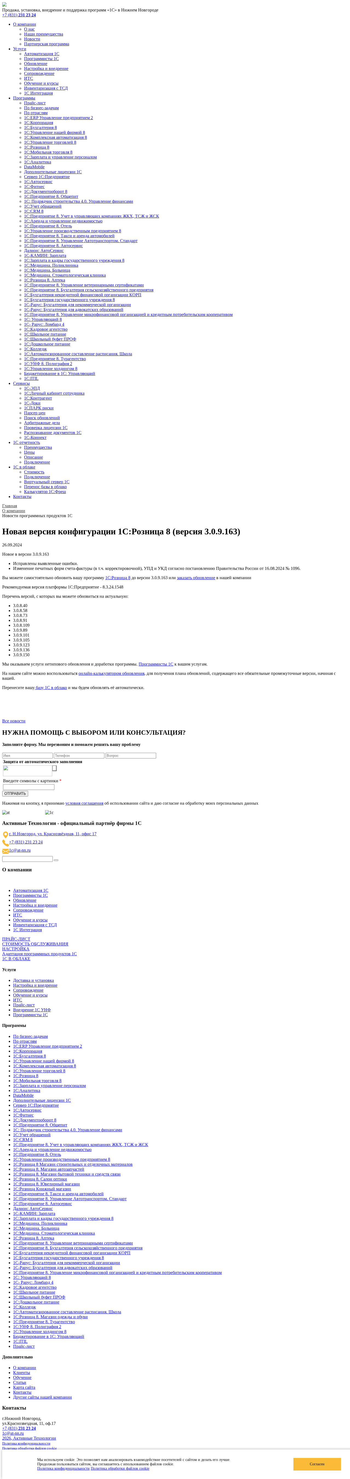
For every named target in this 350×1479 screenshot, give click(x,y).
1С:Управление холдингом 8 (50, 368)
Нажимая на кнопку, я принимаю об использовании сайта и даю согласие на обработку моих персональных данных (130, 803)
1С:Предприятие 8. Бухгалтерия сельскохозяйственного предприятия (88, 290)
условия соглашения (84, 803)
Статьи (19, 1382)
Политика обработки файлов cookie (120, 1468)
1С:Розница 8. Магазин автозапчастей (48, 1169)
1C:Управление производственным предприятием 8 (72, 231)
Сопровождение (39, 73)
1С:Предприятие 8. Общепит (51, 196)
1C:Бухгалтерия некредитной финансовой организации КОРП (82, 294)
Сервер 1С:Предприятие (47, 176)
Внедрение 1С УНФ (32, 1010)
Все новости (13, 721)
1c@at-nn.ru (20, 850)
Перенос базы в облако (45, 486)
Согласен (317, 1464)
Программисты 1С (41, 58)
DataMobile (34, 167)
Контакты (22, 496)
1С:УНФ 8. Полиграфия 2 (48, 363)
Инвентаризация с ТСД (46, 88)
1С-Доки (32, 403)
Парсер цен (34, 413)
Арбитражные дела (42, 422)
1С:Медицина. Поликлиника (51, 265)
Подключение (37, 462)
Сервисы (21, 383)
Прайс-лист (35, 103)
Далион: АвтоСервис (44, 250)
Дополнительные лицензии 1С (53, 171)
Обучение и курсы (41, 83)
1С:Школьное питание (45, 334)
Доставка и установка (33, 980)
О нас (29, 29)
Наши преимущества (43, 34)
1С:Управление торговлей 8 (50, 142)
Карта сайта (24, 1387)
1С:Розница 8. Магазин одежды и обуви (50, 1316)
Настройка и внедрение (46, 68)
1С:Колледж (35, 349)
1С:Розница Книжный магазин (42, 1189)
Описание (33, 457)
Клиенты (21, 1372)
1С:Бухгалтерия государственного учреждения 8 (69, 299)
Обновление (35, 63)
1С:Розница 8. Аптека (44, 280)
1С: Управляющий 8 (43, 319)
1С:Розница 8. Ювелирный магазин (46, 1184)
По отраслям (36, 112)
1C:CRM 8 (33, 211)
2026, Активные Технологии (29, 1438)
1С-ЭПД (32, 388)
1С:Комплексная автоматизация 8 (55, 137)
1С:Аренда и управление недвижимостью (63, 221)
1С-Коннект (35, 437)
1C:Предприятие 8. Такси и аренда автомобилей (69, 235)
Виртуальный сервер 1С (46, 481)
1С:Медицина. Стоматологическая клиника (65, 275)
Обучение (22, 1377)
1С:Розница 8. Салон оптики (40, 1179)
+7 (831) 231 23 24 (26, 842)
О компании (24, 24)
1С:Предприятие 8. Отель (48, 226)
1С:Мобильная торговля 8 (48, 152)
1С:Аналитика (37, 162)
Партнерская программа (46, 44)
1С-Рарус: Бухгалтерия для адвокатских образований (73, 309)
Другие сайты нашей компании (42, 1397)
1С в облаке (24, 467)
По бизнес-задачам (41, 108)
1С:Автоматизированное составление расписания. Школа (78, 354)
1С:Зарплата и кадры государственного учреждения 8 (74, 260)
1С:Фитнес (34, 186)
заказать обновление (196, 577)
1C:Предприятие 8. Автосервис (53, 245)
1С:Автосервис (38, 181)
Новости (32, 39)
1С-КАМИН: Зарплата (45, 255)
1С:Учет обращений (43, 206)
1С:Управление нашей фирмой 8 (54, 132)
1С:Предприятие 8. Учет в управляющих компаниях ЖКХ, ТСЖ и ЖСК (91, 216)
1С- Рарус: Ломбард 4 (44, 324)
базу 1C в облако (51, 687)
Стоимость (34, 472)
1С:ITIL (31, 378)
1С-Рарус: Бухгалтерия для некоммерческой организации (77, 304)
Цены (29, 452)
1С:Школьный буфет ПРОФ (50, 339)
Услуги (19, 48)
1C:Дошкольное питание (47, 344)
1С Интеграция (38, 93)
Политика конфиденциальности (63, 1468)
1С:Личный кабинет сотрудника (54, 393)
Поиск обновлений (42, 417)
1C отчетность (26, 442)
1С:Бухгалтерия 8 (40, 127)
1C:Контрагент (38, 398)
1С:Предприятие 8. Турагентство (55, 358)
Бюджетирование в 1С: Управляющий (59, 373)
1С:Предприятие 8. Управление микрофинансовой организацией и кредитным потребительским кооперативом (128, 314)
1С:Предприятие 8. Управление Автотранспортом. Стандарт (81, 240)
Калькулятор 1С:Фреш (45, 491)
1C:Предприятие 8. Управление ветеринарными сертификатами (84, 285)
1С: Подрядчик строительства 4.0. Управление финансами (78, 201)
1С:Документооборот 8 (45, 191)
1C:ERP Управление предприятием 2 (58, 117)
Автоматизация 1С (41, 53)
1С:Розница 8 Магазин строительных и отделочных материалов (73, 1164)
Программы (24, 98)
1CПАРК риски (39, 408)
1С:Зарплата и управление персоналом (60, 157)
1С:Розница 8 (36, 147)
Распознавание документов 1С (52, 432)
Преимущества (38, 447)
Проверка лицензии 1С (46, 427)
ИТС (28, 78)
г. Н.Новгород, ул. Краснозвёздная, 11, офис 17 (53, 833)
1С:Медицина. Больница (47, 270)
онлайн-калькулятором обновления (111, 673)
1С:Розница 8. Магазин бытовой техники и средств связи (67, 1174)
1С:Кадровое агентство (46, 329)
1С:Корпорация (38, 122)
